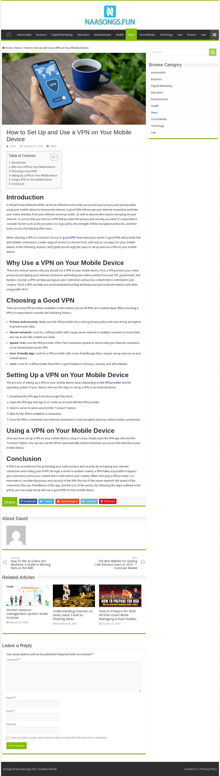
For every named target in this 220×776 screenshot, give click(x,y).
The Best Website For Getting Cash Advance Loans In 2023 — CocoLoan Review (116, 563)
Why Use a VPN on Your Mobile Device (33, 166)
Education (83, 34)
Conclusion (17, 183)
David (13, 146)
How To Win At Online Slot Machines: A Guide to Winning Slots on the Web (30, 563)
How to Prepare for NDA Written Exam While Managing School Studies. (118, 615)
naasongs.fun (27, 769)
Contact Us (191, 769)
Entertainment (102, 34)
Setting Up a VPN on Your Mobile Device (34, 175)
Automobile (24, 34)
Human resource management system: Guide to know (27, 614)
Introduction (18, 162)
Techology (166, 34)
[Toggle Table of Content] (52, 157)
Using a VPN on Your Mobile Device (31, 179)
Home (8, 34)
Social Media (147, 34)
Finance (191, 34)
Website (11, 724)
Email (10, 711)
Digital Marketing (62, 34)
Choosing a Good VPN (24, 171)
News (131, 34)
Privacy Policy (208, 769)
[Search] (212, 52)
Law (179, 34)
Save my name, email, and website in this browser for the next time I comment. (59, 737)
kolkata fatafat (48, 769)
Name (11, 697)
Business (41, 34)
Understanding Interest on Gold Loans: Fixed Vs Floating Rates (73, 615)
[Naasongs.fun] (110, 14)
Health (120, 34)
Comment (13, 659)
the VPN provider (110, 382)
